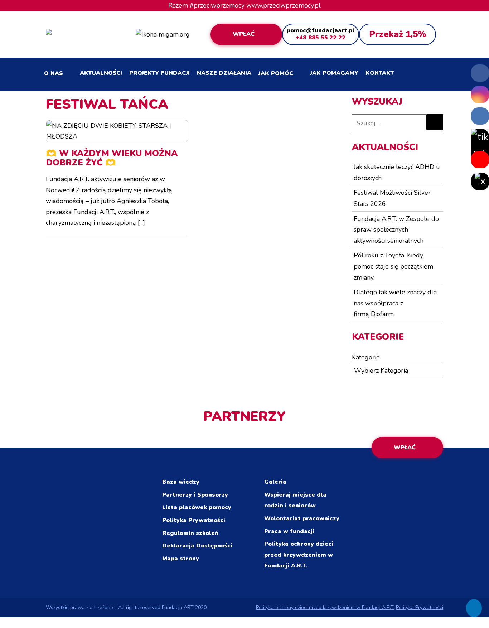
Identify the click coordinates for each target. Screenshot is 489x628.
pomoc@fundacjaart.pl (320, 30)
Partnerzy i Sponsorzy (195, 495)
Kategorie (366, 357)
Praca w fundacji (289, 531)
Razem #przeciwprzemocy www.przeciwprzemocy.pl (244, 5)
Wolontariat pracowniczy (301, 518)
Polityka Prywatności (193, 520)
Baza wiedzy (180, 482)
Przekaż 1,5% (397, 34)
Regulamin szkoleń (190, 533)
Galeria (275, 482)
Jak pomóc (275, 73)
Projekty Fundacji (159, 73)
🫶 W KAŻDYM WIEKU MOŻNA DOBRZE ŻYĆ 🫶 (112, 158)
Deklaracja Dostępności (197, 546)
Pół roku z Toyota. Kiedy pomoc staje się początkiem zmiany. (393, 266)
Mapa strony (180, 558)
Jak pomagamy (334, 73)
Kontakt (379, 73)
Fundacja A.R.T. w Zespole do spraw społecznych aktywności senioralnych (396, 229)
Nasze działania (224, 73)
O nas (53, 73)
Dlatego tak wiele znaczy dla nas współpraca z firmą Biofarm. (395, 303)
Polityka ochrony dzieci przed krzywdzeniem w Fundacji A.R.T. (298, 555)
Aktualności (101, 73)
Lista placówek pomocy (196, 507)
